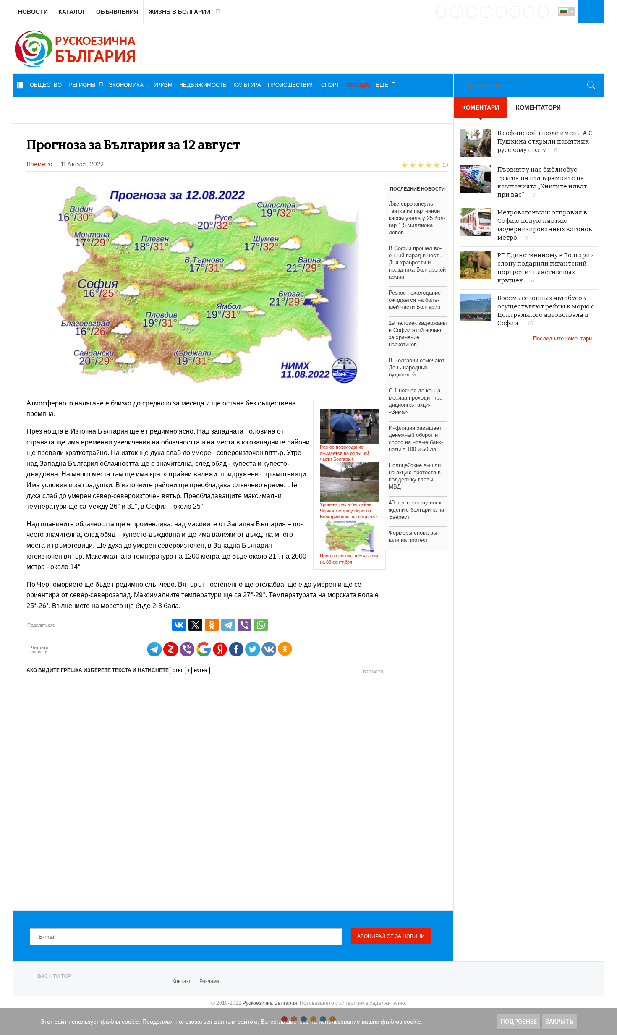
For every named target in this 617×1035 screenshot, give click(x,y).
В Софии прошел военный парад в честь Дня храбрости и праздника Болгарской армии (417, 262)
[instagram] (501, 11)
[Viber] (244, 625)
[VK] (441, 11)
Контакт (181, 981)
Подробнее (519, 1021)
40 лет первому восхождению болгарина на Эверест (417, 509)
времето (373, 671)
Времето (39, 164)
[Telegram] (515, 11)
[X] (195, 625)
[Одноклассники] (212, 625)
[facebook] (456, 11)
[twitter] (471, 11)
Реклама (209, 981)
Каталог (72, 11)
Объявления (117, 11)
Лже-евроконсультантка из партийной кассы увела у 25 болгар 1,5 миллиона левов (417, 218)
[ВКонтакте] (179, 625)
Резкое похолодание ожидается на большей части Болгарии (344, 453)
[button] (590, 11)
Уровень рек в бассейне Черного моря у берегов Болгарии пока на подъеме (348, 510)
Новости (33, 11)
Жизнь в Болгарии (179, 11)
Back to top (54, 976)
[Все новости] (19, 85)
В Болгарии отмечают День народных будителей (416, 367)
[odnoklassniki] (486, 11)
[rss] (543, 11)
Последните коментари (563, 338)
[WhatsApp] (261, 625)
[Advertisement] (237, 791)
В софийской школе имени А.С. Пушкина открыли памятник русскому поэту (545, 141)
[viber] (529, 11)
